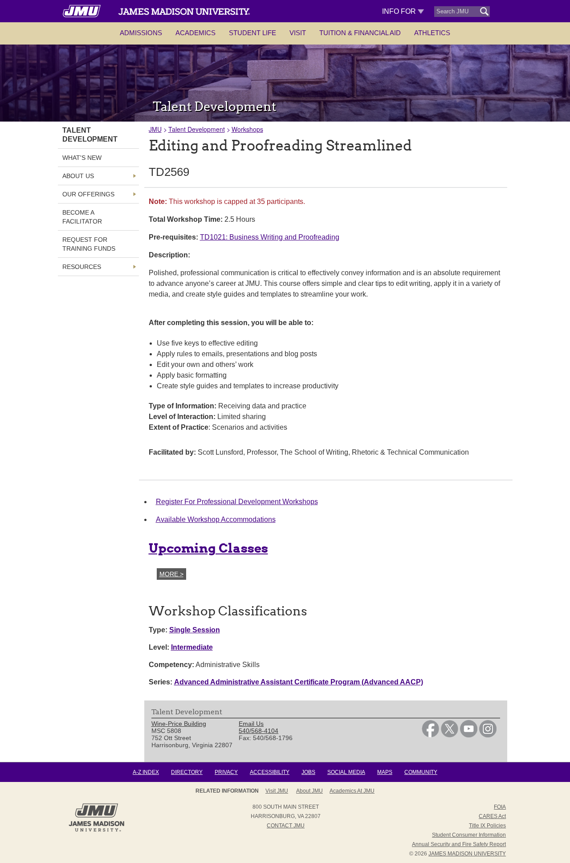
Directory (187, 772)
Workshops (247, 129)
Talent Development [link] (90, 134)
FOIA (500, 807)
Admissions (141, 33)
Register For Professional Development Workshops (237, 501)
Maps (384, 772)
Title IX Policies (487, 825)
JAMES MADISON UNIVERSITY (467, 854)
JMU (155, 129)
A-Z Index (146, 772)
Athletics (432, 33)
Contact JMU (286, 825)
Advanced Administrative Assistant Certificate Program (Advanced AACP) (298, 682)
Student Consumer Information (469, 835)
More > (171, 574)
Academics (195, 33)
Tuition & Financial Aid (360, 33)
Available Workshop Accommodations (216, 519)
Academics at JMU (352, 791)
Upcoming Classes (208, 548)
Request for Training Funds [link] (88, 244)
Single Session (194, 630)
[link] (430, 735)
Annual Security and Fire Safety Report (459, 844)
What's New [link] (82, 157)
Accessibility (269, 772)
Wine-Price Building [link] (178, 723)
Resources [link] (81, 266)
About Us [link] (78, 175)
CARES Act (492, 816)
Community (420, 772)
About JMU (309, 791)
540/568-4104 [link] (258, 730)
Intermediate (192, 647)
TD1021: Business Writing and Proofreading (269, 237)
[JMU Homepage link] (96, 830)
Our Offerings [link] (88, 194)
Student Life (252, 33)
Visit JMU (276, 791)
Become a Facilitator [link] (82, 217)
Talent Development (196, 129)
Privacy (226, 772)
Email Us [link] (251, 723)
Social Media (346, 772)
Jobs (308, 772)
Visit (297, 33)
